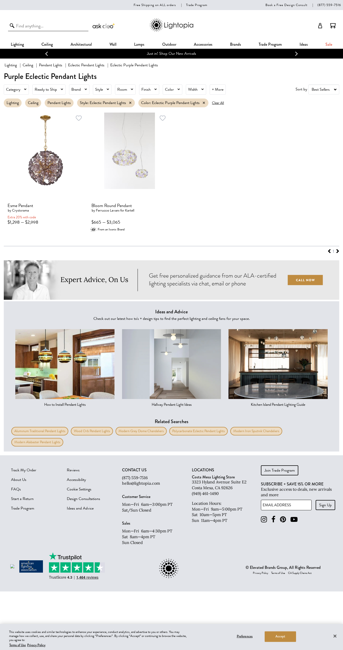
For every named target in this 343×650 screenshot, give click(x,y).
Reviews (73, 470)
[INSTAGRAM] (264, 519)
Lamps (139, 44)
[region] (171, 637)
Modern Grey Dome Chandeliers (141, 431)
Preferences (245, 636)
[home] (171, 30)
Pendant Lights (50, 65)
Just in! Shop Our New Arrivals (171, 54)
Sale (328, 44)
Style (99, 89)
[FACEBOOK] (273, 519)
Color (169, 89)
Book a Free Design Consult (286, 5)
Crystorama (20, 210)
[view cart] (333, 26)
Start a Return (22, 499)
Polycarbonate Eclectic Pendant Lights (198, 431)
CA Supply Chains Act (300, 573)
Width (193, 89)
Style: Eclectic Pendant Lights (103, 103)
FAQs (16, 489)
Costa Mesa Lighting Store (213, 477)
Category (13, 89)
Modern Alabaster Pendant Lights (37, 442)
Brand (76, 89)
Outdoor (169, 44)
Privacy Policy (260, 573)
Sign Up (325, 505)
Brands (235, 44)
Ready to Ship (46, 89)
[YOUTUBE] (294, 519)
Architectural (81, 44)
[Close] (334, 635)
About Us (18, 480)
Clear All (218, 103)
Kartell (129, 210)
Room (122, 89)
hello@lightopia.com (141, 483)
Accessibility (76, 480)
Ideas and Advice (80, 508)
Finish (146, 89)
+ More (217, 89)
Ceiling (47, 44)
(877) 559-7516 (329, 5)
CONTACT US (134, 470)
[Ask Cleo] (104, 25)
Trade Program (196, 5)
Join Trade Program (279, 470)
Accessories (203, 44)
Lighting (17, 44)
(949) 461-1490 (205, 493)
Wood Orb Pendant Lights (92, 431)
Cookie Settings (79, 489)
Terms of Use (278, 573)
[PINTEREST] (283, 519)
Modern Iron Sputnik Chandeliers (256, 431)
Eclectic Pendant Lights (86, 65)
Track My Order (23, 470)
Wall (113, 44)
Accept (280, 636)
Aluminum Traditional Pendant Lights (39, 431)
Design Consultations (83, 499)
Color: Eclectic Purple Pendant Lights (170, 103)
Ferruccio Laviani (108, 210)
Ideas (304, 44)
